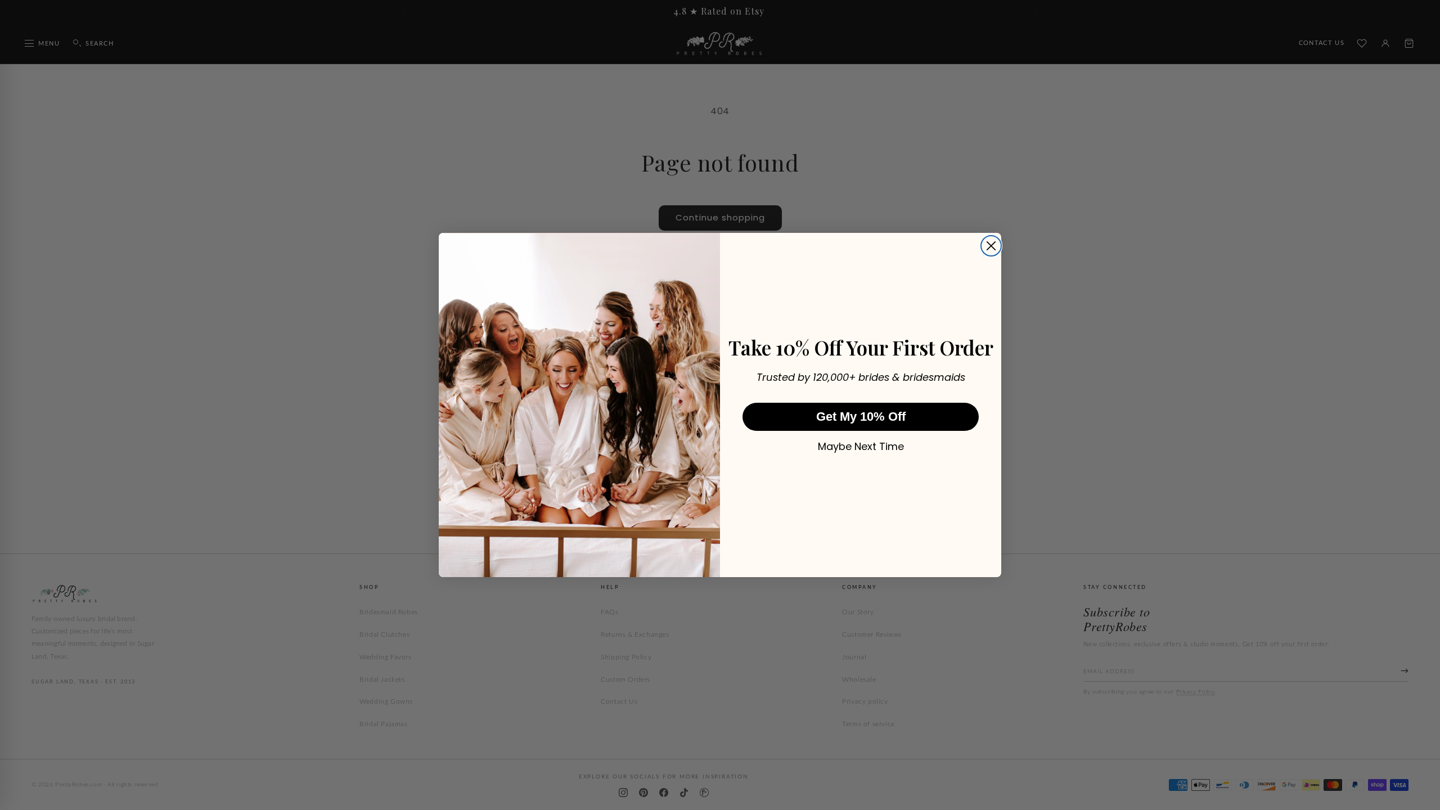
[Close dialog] (991, 246)
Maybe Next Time (861, 446)
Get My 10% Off (861, 417)
